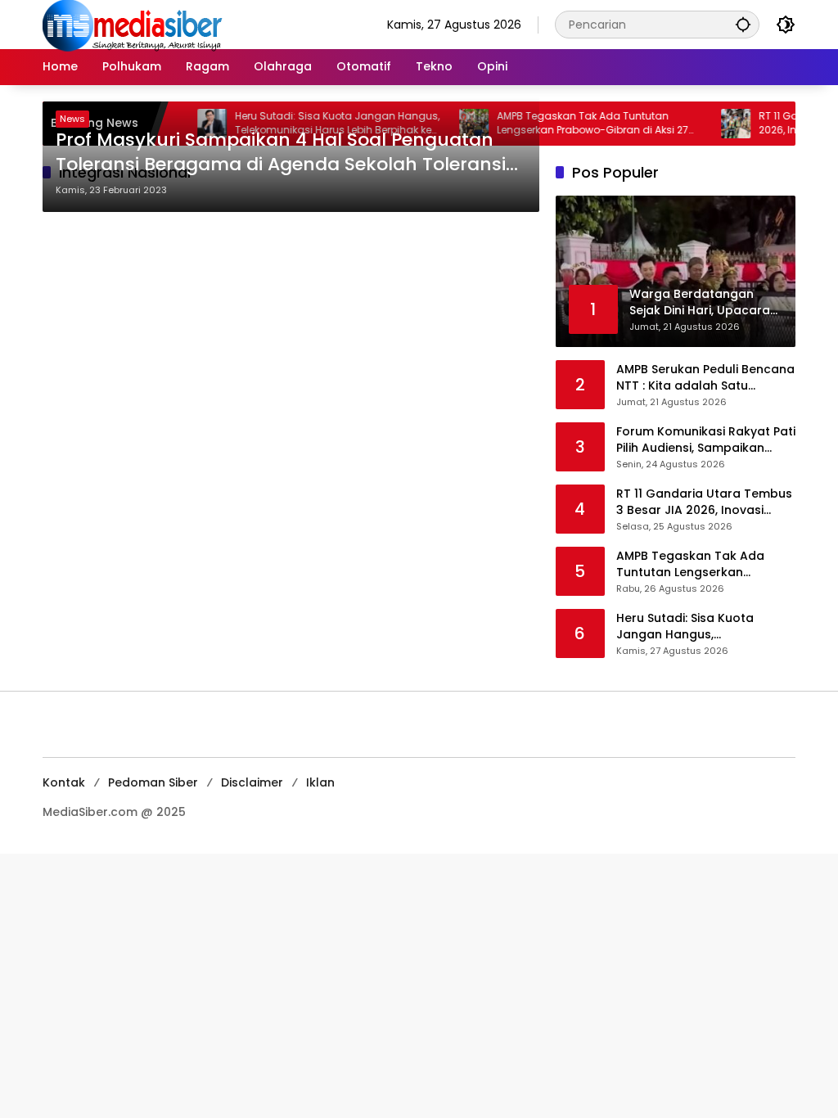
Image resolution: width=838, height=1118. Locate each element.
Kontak (64, 782)
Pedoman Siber (153, 782)
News (72, 118)
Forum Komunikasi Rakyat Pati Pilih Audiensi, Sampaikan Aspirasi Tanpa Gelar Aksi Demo (705, 440)
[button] (743, 24)
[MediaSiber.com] (133, 24)
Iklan (320, 782)
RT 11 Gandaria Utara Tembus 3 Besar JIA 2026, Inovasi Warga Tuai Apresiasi (704, 502)
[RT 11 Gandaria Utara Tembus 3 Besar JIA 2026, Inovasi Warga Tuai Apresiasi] (718, 123)
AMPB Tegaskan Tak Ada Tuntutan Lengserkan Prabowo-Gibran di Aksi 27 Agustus (575, 123)
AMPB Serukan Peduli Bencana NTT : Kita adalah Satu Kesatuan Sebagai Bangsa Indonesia (705, 378)
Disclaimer (252, 782)
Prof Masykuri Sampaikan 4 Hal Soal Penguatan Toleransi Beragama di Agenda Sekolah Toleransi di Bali (281, 153)
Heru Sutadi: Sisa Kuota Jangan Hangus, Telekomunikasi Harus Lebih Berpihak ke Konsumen (698, 626)
